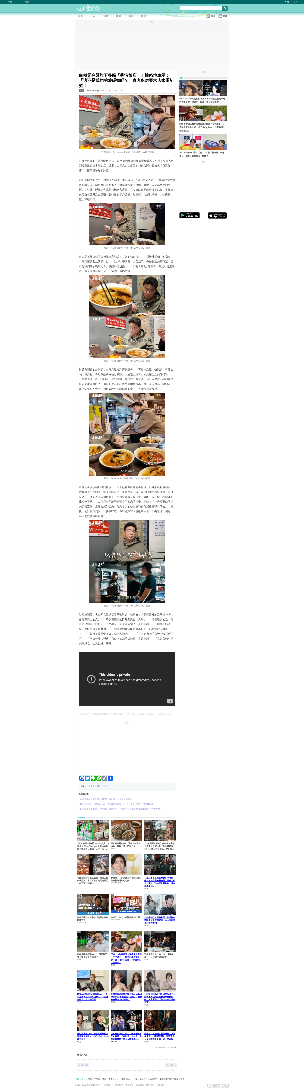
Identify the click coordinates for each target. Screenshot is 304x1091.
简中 (296, 1)
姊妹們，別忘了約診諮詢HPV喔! (125, 917)
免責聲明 (129, 1085)
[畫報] (144, 16)
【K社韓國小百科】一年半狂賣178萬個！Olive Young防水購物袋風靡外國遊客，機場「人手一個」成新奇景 (93, 846)
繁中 (289, 1)
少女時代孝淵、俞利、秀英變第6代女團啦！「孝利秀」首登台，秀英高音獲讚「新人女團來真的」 (126, 1036)
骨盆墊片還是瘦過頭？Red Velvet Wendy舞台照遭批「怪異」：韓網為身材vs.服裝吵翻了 (126, 997)
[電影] (132, 16)
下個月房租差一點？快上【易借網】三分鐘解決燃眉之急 (158, 955)
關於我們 (119, 1085)
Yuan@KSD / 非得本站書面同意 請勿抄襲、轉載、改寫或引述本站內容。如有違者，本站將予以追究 (125, 714)
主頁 (77, 1079)
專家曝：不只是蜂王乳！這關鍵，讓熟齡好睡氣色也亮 (126, 879)
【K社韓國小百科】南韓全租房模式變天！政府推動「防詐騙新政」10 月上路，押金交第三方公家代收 (159, 846)
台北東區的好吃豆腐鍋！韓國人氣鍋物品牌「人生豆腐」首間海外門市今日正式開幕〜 (92, 881)
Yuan (114, 91)
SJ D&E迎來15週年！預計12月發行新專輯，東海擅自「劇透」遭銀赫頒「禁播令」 (201, 154)
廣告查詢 (150, 1085)
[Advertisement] (127, 747)
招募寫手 (161, 1085)
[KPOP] (94, 16)
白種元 (106, 786)
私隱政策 (140, 1085)
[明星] (106, 16)
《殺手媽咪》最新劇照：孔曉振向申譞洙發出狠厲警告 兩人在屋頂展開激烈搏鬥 (159, 920)
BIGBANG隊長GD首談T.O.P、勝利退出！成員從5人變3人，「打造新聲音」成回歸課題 (92, 997)
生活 (81, 91)
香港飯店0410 (94, 786)
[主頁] (81, 16)
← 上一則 (83, 1065)
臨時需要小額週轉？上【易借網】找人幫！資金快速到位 (92, 955)
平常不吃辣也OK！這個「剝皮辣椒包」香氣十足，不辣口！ (126, 844)
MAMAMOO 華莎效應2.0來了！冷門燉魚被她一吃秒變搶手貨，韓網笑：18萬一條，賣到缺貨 (202, 100)
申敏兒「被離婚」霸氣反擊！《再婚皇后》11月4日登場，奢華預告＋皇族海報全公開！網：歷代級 (159, 1036)
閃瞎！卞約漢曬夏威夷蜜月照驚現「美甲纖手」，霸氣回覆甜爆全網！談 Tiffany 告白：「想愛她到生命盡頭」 (202, 127)
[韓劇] (119, 16)
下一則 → (171, 1065)
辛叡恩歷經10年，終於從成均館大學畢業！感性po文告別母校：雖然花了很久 (93, 1036)
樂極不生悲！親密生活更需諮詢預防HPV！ (92, 918)
